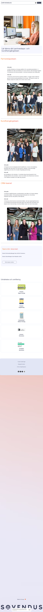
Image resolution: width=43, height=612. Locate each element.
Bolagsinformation (21, 364)
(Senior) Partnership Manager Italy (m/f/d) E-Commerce (13, 253)
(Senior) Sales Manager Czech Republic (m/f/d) (12, 256)
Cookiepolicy (14, 610)
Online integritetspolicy (21, 366)
